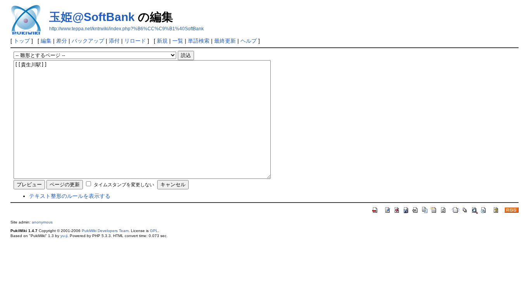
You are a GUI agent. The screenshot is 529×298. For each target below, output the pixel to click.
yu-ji (63, 236)
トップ (22, 41)
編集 (46, 41)
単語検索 (199, 41)
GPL (154, 231)
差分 (61, 41)
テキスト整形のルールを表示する (69, 196)
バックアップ (88, 41)
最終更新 (225, 41)
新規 (162, 41)
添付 (114, 41)
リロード (135, 41)
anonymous (42, 222)
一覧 (177, 41)
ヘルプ (248, 41)
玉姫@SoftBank (92, 16)
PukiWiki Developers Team (105, 231)
